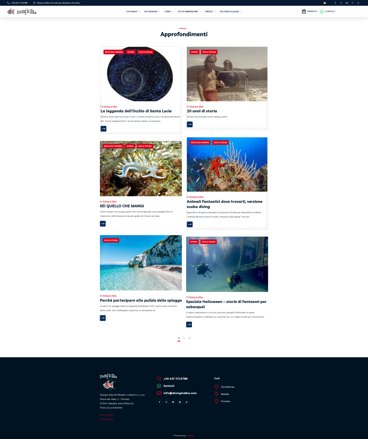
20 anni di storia (202, 111)
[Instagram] (341, 3)
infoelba (190, 435)
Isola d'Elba (145, 52)
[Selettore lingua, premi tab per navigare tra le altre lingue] (324, 3)
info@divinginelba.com (180, 393)
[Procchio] (216, 401)
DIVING (131, 52)
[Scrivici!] (322, 11)
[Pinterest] (352, 3)
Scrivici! (330, 11)
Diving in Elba (110, 106)
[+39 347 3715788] (159, 378)
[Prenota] (304, 11)
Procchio (225, 401)
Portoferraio (227, 386)
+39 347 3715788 (175, 378)
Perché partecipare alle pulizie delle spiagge (141, 300)
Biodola (225, 394)
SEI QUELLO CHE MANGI (122, 206)
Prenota (312, 11)
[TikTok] (358, 3)
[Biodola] (216, 394)
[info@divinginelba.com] (159, 393)
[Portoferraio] (216, 387)
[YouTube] (347, 3)
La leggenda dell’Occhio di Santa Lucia (136, 111)
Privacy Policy (107, 415)
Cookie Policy (106, 419)
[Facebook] (335, 3)
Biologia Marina (114, 52)
